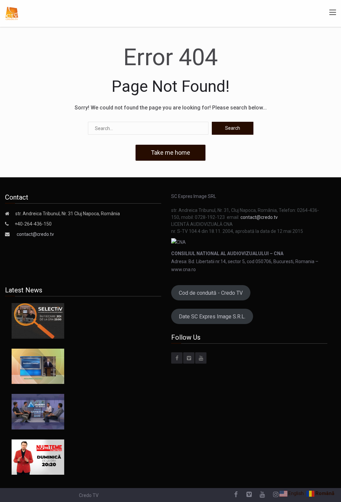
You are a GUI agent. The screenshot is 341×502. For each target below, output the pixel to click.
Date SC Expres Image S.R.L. (212, 316)
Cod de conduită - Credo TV (211, 293)
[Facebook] (176, 358)
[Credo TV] (11, 13)
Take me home (170, 152)
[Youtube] (200, 358)
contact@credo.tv (35, 234)
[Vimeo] (188, 358)
